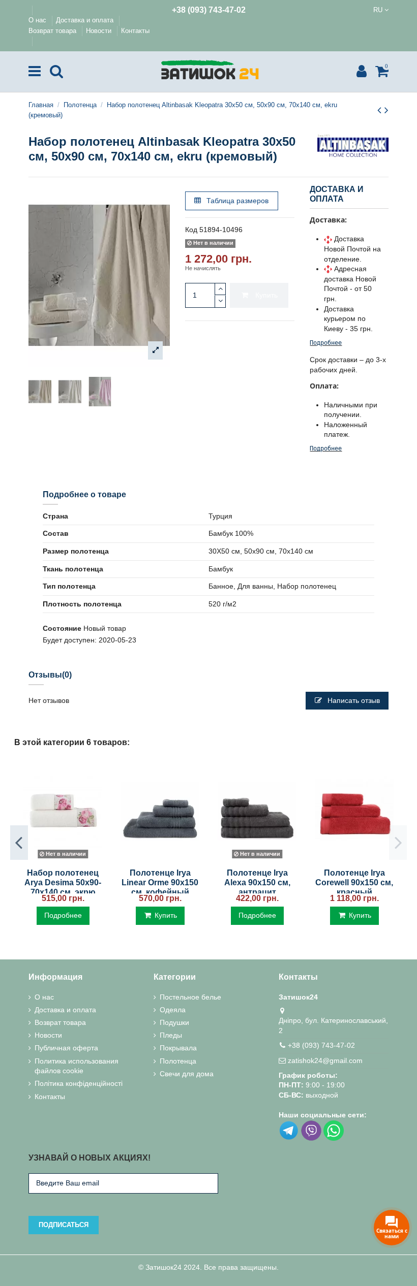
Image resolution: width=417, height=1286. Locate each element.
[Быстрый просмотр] (62, 858)
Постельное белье (190, 997)
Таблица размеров (236, 201)
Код (191, 230)
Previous (19, 842)
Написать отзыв (352, 700)
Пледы (171, 1035)
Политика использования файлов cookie (76, 1066)
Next (398, 842)
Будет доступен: (70, 640)
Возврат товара (53, 31)
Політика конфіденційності (79, 1083)
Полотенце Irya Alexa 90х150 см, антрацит (257, 882)
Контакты (135, 31)
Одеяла (173, 1010)
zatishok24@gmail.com (325, 1060)
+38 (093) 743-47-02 (209, 10)
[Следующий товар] (386, 110)
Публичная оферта (66, 1048)
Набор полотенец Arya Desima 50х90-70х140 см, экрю (62, 882)
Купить (266, 295)
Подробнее (326, 342)
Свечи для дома (187, 1074)
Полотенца (178, 1061)
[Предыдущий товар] (380, 110)
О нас (38, 20)
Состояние (62, 628)
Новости (99, 31)
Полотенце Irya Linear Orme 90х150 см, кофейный (160, 882)
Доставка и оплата (85, 20)
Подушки (174, 1022)
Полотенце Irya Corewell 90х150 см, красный (354, 882)
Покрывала (178, 1048)
